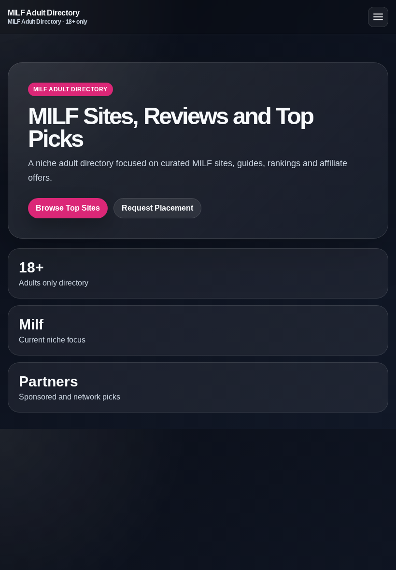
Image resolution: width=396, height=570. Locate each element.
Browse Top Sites (68, 208)
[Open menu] (378, 17)
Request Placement (157, 208)
